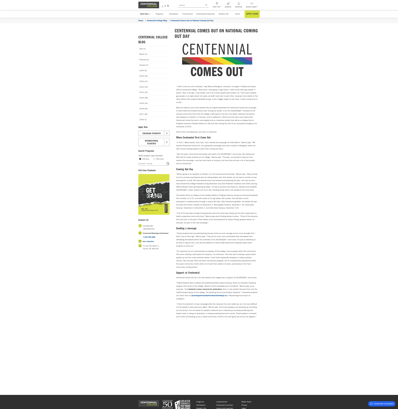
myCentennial (221, 401)
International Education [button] (206, 14)
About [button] (238, 14)
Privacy (244, 405)
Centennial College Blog (153, 39)
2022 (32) (143, 87)
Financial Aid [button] (189, 14)
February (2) (144, 59)
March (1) (143, 54)
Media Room (246, 401)
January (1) (143, 65)
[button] (220, 5)
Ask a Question (148, 241)
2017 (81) (143, 114)
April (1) (142, 48)
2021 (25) (143, 92)
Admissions (200, 405)
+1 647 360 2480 (149, 237)
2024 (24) (143, 76)
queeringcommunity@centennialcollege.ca (209, 295)
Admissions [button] (174, 14)
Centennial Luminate (224, 405)
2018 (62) (143, 108)
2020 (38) (143, 98)
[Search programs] (167, 163)
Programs (200, 401)
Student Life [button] (224, 14)
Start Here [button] (144, 14)
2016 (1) (143, 119)
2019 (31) (143, 103)
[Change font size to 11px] (167, 6)
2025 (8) (143, 70)
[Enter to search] (210, 5)
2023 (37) (143, 81)
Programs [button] (160, 14)
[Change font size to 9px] (162, 6)
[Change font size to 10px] (165, 6)
